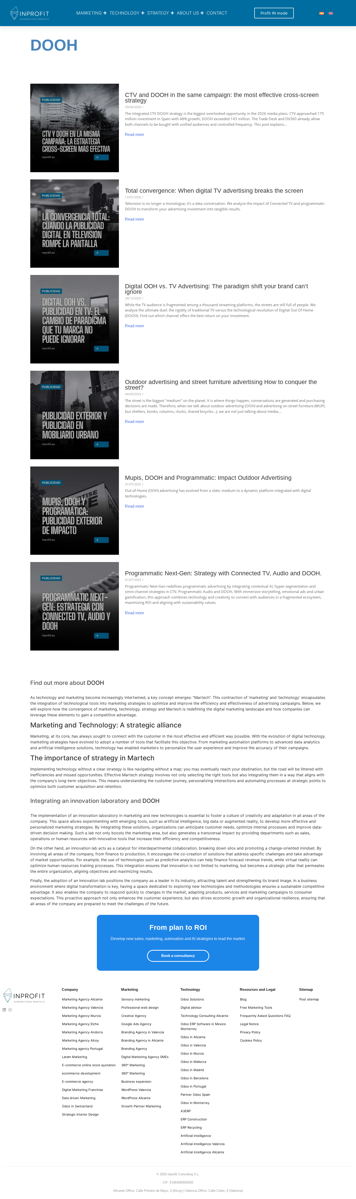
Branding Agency (134, 1049)
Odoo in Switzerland (77, 1106)
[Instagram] (10, 1010)
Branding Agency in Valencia (142, 1032)
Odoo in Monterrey (195, 1103)
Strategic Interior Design (80, 1114)
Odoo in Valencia (193, 1045)
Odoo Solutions (192, 999)
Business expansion (136, 1081)
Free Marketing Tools (256, 1007)
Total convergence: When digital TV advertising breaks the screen (214, 190)
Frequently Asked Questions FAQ (265, 1016)
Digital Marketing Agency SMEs (145, 1057)
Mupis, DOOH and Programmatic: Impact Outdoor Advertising (208, 478)
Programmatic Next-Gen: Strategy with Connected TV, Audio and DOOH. (223, 573)
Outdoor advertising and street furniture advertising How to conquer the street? (221, 384)
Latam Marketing (74, 1057)
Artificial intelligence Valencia (202, 1144)
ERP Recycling (191, 1127)
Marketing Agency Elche (80, 1024)
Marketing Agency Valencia (82, 1007)
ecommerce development (81, 1073)
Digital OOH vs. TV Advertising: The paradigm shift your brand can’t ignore (216, 289)
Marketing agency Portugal (82, 1049)
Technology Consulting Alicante (204, 1016)
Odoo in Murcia (192, 1053)
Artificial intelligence (196, 1136)
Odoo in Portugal (193, 1086)
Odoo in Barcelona (194, 1078)
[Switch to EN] (330, 13)
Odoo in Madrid (192, 1070)
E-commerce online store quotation (89, 1065)
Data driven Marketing (78, 1098)
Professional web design (140, 1007)
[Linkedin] (4, 1010)
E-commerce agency (77, 1081)
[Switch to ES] (321, 13)
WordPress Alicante (136, 1098)
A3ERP (186, 1111)
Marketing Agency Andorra (82, 1032)
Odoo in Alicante (193, 1037)
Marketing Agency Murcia (81, 1016)
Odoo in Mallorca (193, 1062)
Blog (243, 999)
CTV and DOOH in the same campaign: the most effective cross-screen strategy (222, 97)
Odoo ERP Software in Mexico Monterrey (203, 1026)
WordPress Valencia (136, 1090)
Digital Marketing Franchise (82, 1090)
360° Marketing (133, 1065)
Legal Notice (249, 1024)
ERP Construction (194, 1119)
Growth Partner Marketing (141, 1106)
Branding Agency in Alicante (142, 1040)
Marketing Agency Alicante (82, 999)
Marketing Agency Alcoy (80, 1040)
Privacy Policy (250, 1032)
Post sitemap (309, 999)
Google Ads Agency (136, 1024)
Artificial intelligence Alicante (202, 1152)
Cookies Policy (251, 1040)
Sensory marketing (135, 999)
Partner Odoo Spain (195, 1094)
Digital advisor (191, 1007)
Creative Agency (133, 1016)
